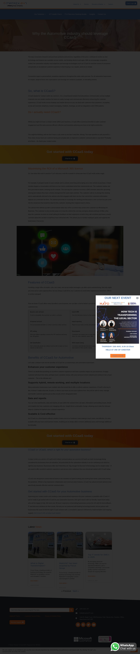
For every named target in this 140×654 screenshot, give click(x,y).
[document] (70, 327)
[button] (137, 298)
